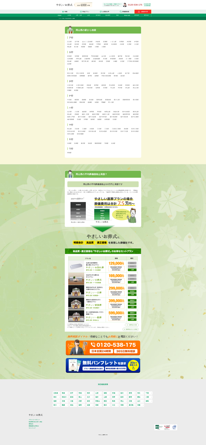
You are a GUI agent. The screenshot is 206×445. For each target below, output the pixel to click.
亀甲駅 (120, 56)
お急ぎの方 (144, 11)
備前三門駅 (71, 116)
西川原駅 (136, 99)
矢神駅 (76, 143)
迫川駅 (69, 111)
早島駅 (99, 111)
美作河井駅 (114, 131)
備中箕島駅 (71, 119)
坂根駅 (95, 73)
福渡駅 (99, 119)
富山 (80, 397)
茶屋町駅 (70, 87)
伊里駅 (136, 41)
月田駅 (105, 87)
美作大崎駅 (82, 131)
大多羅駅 (114, 44)
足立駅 (69, 41)
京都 (63, 401)
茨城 (113, 393)
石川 (88, 397)
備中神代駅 (103, 116)
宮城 (80, 393)
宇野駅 (98, 44)
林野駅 (92, 111)
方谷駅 (115, 119)
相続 (117, 15)
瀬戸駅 (90, 75)
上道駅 (120, 73)
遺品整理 (107, 15)
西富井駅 (82, 102)
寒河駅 (116, 75)
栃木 (122, 393)
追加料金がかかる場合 (132, 329)
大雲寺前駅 (80, 85)
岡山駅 (69, 46)
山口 (138, 401)
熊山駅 (69, 61)
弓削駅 (106, 143)
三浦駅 (84, 128)
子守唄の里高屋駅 (133, 61)
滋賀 (55, 401)
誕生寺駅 (136, 85)
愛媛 (63, 405)
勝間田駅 (85, 56)
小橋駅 (115, 61)
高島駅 (89, 85)
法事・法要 (79, 15)
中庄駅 (69, 99)
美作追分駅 (71, 131)
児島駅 (108, 61)
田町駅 (127, 85)
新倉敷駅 (136, 73)
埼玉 (138, 393)
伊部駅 (84, 44)
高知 (71, 405)
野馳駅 (104, 102)
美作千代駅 (125, 131)
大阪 (71, 401)
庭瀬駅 (90, 102)
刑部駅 (83, 46)
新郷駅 (84, 99)
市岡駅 (121, 41)
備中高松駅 (125, 116)
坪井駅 (120, 87)
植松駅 (91, 44)
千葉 (147, 393)
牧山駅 (69, 128)
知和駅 (98, 87)
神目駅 (101, 61)
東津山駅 (136, 111)
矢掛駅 (69, 143)
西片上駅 (117, 99)
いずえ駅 (113, 41)
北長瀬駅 (70, 58)
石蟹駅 (105, 41)
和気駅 (69, 152)
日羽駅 (86, 119)
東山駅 (69, 114)
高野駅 (96, 85)
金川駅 (104, 56)
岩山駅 (69, 44)
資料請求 (136, 15)
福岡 (80, 405)
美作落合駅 (93, 131)
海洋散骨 (98, 15)
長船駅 (90, 46)
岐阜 (122, 397)
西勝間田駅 (127, 99)
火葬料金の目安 (133, 325)
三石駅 (107, 128)
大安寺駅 (70, 85)
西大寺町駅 (80, 73)
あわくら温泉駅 (87, 41)
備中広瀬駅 (135, 116)
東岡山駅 (108, 111)
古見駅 (122, 61)
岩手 (71, 393)
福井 (96, 397)
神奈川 (64, 397)
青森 (63, 393)
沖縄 (138, 405)
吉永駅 (113, 143)
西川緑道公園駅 (72, 102)
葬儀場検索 (125, 11)
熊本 (105, 405)
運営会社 (146, 15)
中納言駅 (90, 87)
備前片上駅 (106, 114)
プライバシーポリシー (34, 419)
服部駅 (84, 111)
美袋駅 (126, 128)
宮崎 (122, 405)
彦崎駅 (77, 114)
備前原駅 (136, 114)
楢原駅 (77, 99)
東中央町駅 (126, 111)
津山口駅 (136, 87)
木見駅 (105, 58)
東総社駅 (116, 111)
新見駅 (91, 99)
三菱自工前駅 (116, 128)
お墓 (88, 15)
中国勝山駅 (80, 87)
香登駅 (69, 56)
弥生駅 (90, 143)
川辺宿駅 (136, 56)
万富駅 (77, 128)
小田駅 (97, 46)
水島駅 (92, 128)
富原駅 (76, 90)
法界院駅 (107, 119)
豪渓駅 (94, 61)
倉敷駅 (77, 61)
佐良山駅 (111, 73)
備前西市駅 (127, 114)
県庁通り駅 (85, 61)
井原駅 (129, 41)
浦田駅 (106, 44)
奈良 (88, 401)
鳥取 (105, 401)
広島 (130, 401)
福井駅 (93, 119)
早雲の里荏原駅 (106, 75)
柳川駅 (83, 143)
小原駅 (104, 46)
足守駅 (77, 41)
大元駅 (136, 44)
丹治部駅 (112, 85)
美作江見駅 (135, 128)
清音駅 (121, 58)
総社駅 (123, 75)
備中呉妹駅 (93, 116)
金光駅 (69, 64)
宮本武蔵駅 (80, 134)
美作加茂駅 (103, 131)
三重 (147, 397)
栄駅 (89, 73)
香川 (55, 405)
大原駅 (129, 44)
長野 (113, 397)
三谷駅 (99, 128)
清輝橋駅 (82, 75)
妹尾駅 (97, 75)
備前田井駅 (116, 114)
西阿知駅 (99, 99)
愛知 (138, 397)
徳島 (147, 401)
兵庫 (80, 401)
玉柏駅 (120, 85)
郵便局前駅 (98, 143)
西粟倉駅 (108, 99)
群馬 (130, 393)
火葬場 (69, 15)
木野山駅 (79, 58)
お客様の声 (105, 11)
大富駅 (122, 44)
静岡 (130, 397)
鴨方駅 (127, 56)
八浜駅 (77, 111)
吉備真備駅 (97, 58)
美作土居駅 (71, 134)
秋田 (88, 393)
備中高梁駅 (114, 116)
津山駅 (127, 87)
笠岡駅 (77, 56)
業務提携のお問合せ (34, 426)
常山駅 (112, 87)
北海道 (56, 393)
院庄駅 (77, 44)
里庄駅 (103, 73)
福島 (105, 393)
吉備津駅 (87, 58)
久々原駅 (129, 58)
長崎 (96, 405)
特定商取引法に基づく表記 (35, 421)
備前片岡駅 (96, 114)
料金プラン (86, 11)
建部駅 (104, 85)
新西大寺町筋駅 (72, 75)
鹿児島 (131, 405)
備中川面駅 (82, 116)
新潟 (71, 397)
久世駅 (136, 58)
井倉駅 (98, 41)
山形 (96, 393)
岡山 (122, 401)
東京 (55, 397)
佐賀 (88, 405)
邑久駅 (76, 46)
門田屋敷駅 (95, 56)
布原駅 (97, 102)
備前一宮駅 (86, 114)
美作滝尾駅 (135, 131)
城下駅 (127, 73)
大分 (113, 405)
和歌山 (97, 401)
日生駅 (79, 119)
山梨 (105, 397)
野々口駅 (111, 102)
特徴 (66, 11)
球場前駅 (113, 58)
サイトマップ (32, 428)
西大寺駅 (70, 73)
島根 (113, 401)
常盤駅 (69, 90)
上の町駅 (112, 56)
